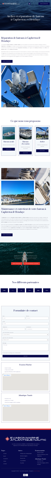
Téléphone (5, 326)
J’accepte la (12, 352)
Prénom (27, 316)
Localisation (28, 326)
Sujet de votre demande (8, 337)
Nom (3, 316)
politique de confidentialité (15, 352)
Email (4, 321)
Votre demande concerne (8, 332)
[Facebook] (24, 475)
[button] (29, 4)
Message (4, 343)
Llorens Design (37, 470)
